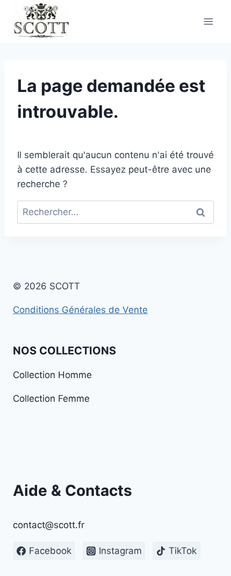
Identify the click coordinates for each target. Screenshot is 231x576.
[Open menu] (208, 21)
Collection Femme (51, 398)
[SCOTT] (41, 21)
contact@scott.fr (48, 525)
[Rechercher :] (115, 212)
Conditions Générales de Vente (80, 309)
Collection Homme (52, 374)
